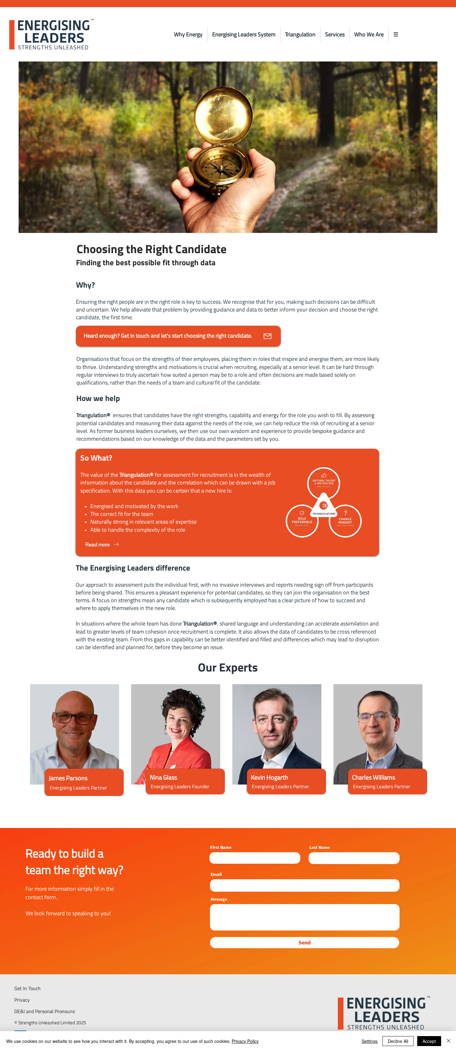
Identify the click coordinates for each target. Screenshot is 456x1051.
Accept (429, 1041)
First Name (220, 847)
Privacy (22, 999)
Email (216, 874)
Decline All (398, 1041)
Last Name (319, 847)
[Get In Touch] (267, 336)
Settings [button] (370, 1041)
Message (219, 899)
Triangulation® (93, 415)
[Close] (448, 1041)
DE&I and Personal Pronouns (44, 1011)
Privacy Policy (245, 1041)
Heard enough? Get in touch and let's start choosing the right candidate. (168, 335)
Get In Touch (27, 988)
